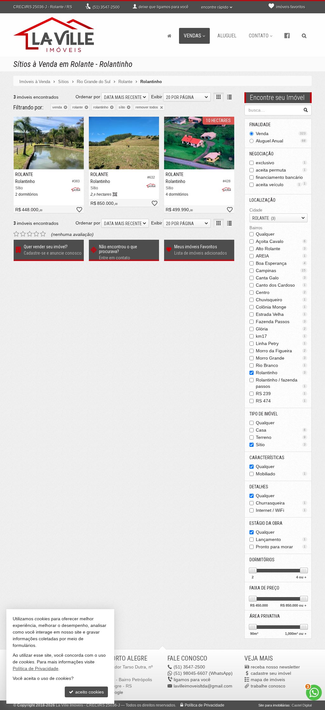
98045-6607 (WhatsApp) (203, 673)
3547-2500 (106, 7)
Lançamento (281, 539)
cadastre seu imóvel (271, 673)
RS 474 (281, 400)
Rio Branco (281, 365)
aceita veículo (278, 184)
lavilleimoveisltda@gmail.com (203, 685)
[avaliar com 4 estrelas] (36, 234)
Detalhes (258, 486)
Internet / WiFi (281, 510)
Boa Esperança (281, 263)
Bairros (255, 227)
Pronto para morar (281, 546)
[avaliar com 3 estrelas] (30, 234)
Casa (281, 430)
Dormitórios (262, 559)
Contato (259, 36)
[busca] (304, 36)
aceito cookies (89, 691)
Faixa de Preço (264, 587)
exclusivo (281, 162)
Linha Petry (281, 343)
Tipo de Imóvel (263, 413)
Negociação (261, 153)
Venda (281, 133)
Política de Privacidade (204, 705)
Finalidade (260, 124)
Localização (262, 200)
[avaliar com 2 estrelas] (23, 234)
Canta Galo (281, 277)
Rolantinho (281, 372)
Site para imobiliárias (274, 705)
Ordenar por (88, 96)
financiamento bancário (281, 178)
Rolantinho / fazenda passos (281, 383)
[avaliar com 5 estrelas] (43, 234)
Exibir (156, 96)
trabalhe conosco (268, 685)
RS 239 (281, 393)
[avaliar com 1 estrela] (16, 234)
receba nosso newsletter (275, 666)
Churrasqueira (281, 502)
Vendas (192, 36)
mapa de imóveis (268, 679)
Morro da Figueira (281, 350)
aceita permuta (281, 170)
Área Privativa (264, 616)
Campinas (281, 270)
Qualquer (265, 234)
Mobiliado (281, 473)
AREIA (281, 255)
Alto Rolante (281, 248)
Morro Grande (281, 358)
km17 (281, 336)
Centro (281, 292)
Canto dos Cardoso (281, 285)
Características (266, 457)
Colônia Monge (281, 306)
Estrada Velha (281, 314)
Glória (281, 328)
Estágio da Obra (265, 523)
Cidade (255, 210)
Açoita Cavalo (281, 241)
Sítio (281, 444)
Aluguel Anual (281, 140)
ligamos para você (192, 679)
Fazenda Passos (281, 321)
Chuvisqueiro (281, 299)
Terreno (281, 437)
